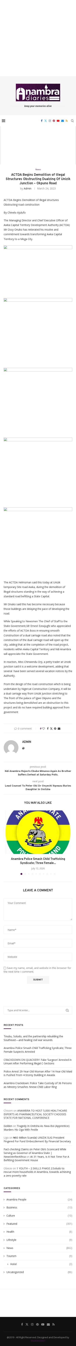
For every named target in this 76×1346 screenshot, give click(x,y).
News (39, 1248)
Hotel (41, 1264)
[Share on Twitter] (51, 728)
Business (39, 1207)
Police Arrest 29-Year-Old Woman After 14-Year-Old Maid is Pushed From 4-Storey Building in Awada (38, 1073)
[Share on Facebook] (48, 728)
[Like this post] (43, 728)
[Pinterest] (54, 120)
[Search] (72, 120)
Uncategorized (39, 1272)
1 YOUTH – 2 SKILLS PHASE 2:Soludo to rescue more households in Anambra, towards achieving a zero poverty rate (37, 1172)
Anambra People (39, 1199)
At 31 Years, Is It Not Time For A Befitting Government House (36, 1158)
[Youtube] (58, 120)
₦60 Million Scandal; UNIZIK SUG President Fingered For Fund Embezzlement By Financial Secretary (37, 1139)
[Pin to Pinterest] (55, 728)
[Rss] (67, 120)
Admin (27, 188)
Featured (39, 1223)
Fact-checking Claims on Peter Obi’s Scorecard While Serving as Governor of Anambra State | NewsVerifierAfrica (35, 1152)
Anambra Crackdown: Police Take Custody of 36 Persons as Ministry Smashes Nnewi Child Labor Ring (38, 1085)
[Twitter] (45, 120)
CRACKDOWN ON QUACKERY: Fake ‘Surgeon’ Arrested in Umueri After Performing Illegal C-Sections (38, 1061)
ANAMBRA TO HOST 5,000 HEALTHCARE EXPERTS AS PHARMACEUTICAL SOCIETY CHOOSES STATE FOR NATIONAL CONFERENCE (35, 1114)
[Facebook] (41, 120)
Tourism (39, 1256)
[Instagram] (50, 120)
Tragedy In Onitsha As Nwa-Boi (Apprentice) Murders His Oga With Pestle (37, 1127)
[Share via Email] (59, 728)
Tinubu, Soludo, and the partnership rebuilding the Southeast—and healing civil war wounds (33, 1038)
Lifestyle (39, 1240)
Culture (39, 1215)
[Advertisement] (38, 38)
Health (39, 1231)
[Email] (62, 120)
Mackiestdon (38, 1340)
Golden (8, 1126)
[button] (9, 842)
